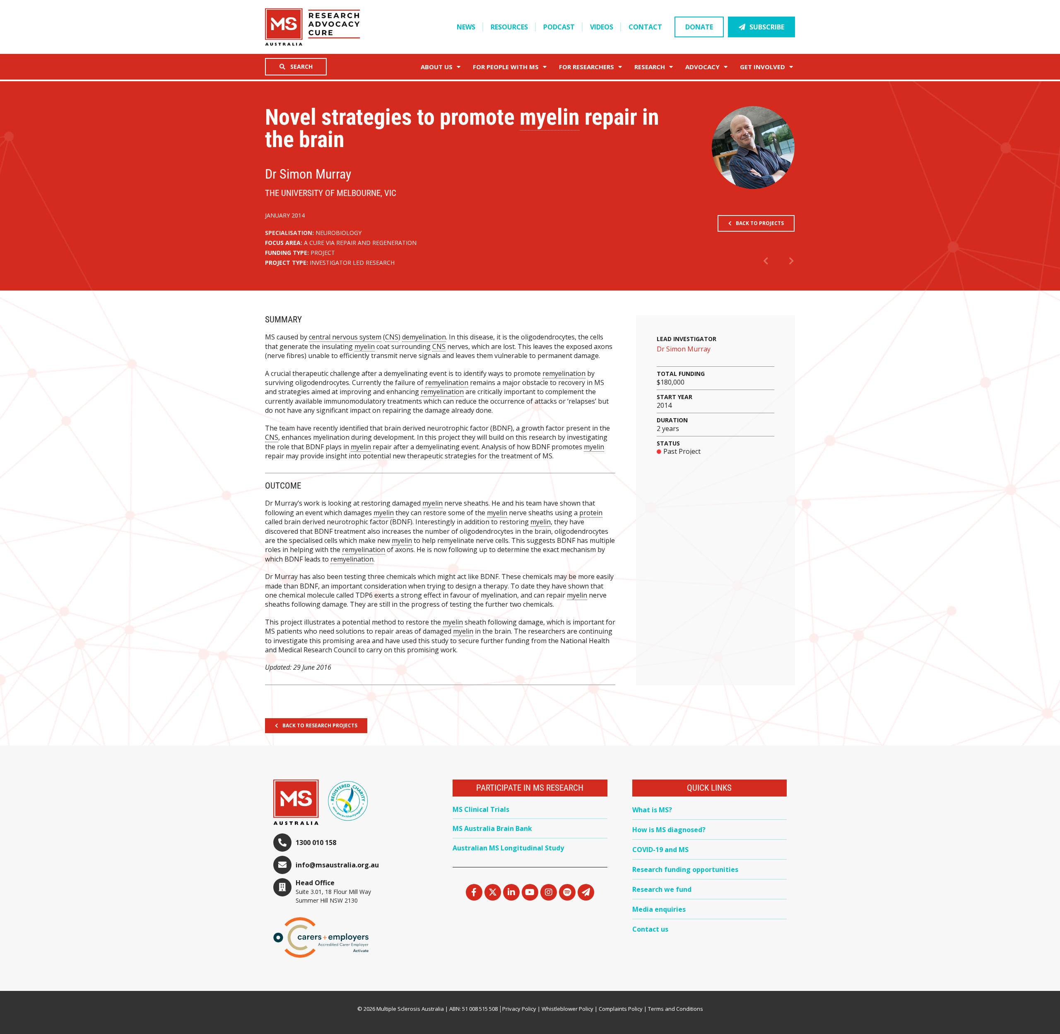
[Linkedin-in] (511, 892)
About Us (437, 67)
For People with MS (506, 67)
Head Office (315, 882)
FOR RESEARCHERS (586, 67)
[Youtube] (530, 892)
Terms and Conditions (675, 1008)
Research (649, 67)
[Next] (787, 261)
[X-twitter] (492, 892)
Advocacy (702, 67)
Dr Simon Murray (684, 349)
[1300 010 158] (282, 842)
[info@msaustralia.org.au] (282, 865)
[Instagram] (548, 892)
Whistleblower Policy (567, 1008)
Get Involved (762, 67)
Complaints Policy (621, 1008)
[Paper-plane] (586, 892)
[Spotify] (567, 892)
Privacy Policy (519, 1008)
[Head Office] (282, 887)
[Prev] (771, 261)
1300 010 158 (316, 842)
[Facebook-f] (474, 892)
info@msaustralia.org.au (337, 864)
